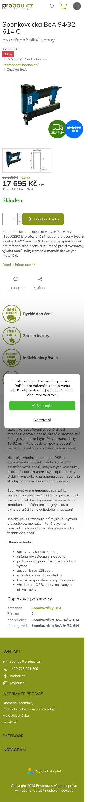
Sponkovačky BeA (47, 608)
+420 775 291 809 (24, 668)
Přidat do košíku (46, 219)
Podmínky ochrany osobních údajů (28, 709)
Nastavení (42, 419)
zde (54, 395)
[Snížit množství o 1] (19, 222)
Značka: (17, 69)
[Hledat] (51, 6)
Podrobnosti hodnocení (20, 65)
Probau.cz (17, 676)
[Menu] (77, 6)
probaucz (17, 683)
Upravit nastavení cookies (53, 790)
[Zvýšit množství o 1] (19, 216)
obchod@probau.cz (25, 661)
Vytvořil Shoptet (48, 771)
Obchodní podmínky (17, 703)
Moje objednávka (15, 715)
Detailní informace (16, 264)
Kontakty (9, 721)
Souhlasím (45, 405)
